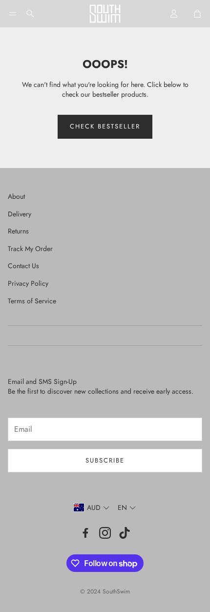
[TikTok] (124, 533)
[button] (13, 14)
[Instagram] (105, 533)
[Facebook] (85, 533)
